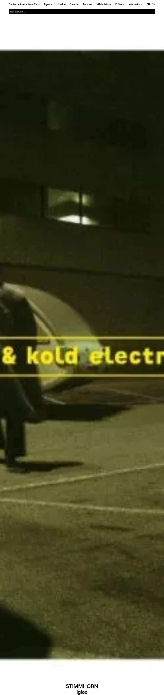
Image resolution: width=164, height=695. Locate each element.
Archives (87, 4)
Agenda (48, 4)
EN (153, 4)
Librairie (61, 4)
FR (148, 4)
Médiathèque (103, 4)
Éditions (119, 4)
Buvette (74, 4)
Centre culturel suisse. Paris (24, 4)
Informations (136, 4)
